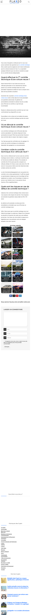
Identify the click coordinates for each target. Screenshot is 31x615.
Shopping (3, 568)
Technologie (4, 555)
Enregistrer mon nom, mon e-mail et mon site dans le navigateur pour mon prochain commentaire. (15, 342)
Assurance (3, 538)
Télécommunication (6, 558)
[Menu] (1, 2)
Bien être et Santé (5, 531)
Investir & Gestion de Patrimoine (9, 541)
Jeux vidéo (3, 548)
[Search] (28, 2)
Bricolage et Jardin (5, 562)
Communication (5, 535)
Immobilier (3, 540)
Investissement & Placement (8, 537)
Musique (3, 550)
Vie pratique (18, 48)
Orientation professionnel (7, 566)
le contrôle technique (24, 65)
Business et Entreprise (6, 534)
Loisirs (2, 543)
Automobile (4, 529)
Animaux (3, 561)
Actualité (3, 527)
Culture (3, 546)
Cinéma (3, 544)
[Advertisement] (15, 20)
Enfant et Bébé (4, 564)
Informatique (4, 556)
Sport (2, 553)
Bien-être (3, 532)
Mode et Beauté (5, 551)
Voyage (3, 569)
